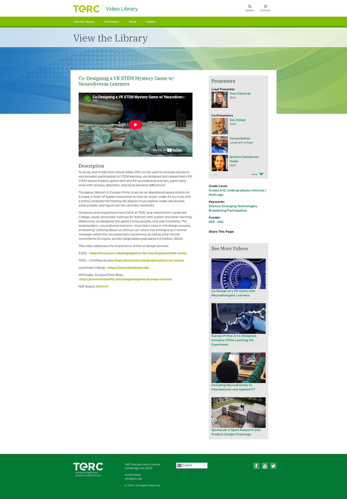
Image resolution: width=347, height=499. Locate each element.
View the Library (84, 21)
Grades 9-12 (217, 190)
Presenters (111, 21)
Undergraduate (238, 190)
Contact (265, 10)
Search (249, 10)
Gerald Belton (240, 138)
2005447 (102, 286)
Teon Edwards (240, 93)
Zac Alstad (237, 120)
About (132, 21)
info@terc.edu (133, 478)
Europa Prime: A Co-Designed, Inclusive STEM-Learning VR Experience (234, 340)
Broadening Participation (228, 210)
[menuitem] (88, 22)
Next (261, 174)
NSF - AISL (216, 222)
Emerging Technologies (239, 206)
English (187, 465)
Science (214, 206)
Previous (215, 174)
